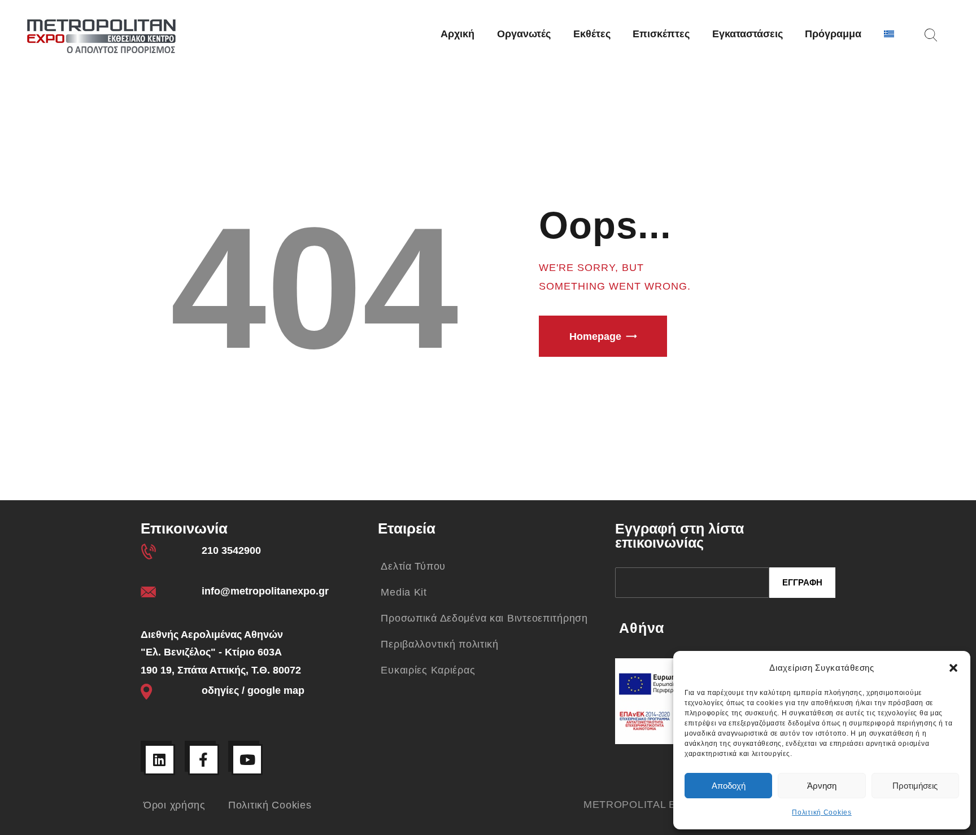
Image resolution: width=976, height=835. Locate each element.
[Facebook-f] (203, 759)
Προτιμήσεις (915, 785)
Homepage (595, 336)
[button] (953, 668)
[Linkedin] (159, 759)
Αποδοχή (729, 785)
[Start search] (931, 35)
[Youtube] (247, 759)
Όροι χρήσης (174, 805)
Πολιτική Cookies (822, 812)
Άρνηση (821, 785)
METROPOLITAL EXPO (641, 804)
